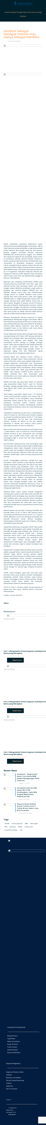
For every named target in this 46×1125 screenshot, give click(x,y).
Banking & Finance (12, 1036)
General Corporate (12, 1047)
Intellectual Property (12, 1050)
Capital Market (11, 1038)
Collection (9, 1083)
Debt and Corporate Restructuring (15, 1080)
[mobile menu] (43, 3)
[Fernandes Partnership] (23, 3)
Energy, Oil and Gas (12, 1044)
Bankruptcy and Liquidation (13, 1077)
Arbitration (9, 1075)
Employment (9, 1086)
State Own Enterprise (11, 1089)
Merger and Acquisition (13, 1041)
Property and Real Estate (13, 1052)
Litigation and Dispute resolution (14, 1072)
